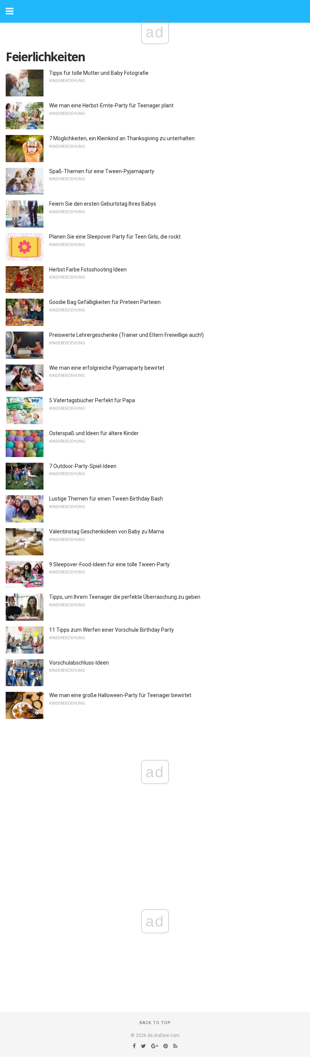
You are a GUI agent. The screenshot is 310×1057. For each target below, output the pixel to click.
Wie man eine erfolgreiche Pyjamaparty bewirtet (106, 368)
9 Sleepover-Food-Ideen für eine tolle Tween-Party (109, 564)
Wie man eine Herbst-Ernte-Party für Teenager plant (111, 105)
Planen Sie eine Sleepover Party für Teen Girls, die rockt (115, 237)
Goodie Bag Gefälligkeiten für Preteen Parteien (105, 302)
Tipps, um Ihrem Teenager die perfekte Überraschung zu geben (124, 597)
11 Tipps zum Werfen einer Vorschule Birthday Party (111, 630)
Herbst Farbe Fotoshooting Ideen (88, 270)
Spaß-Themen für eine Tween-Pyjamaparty (101, 171)
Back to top (155, 1022)
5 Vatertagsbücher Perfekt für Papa (92, 400)
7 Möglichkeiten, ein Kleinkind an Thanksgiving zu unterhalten (122, 138)
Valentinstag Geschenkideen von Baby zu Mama (106, 531)
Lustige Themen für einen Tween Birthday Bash (106, 499)
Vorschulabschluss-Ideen (79, 663)
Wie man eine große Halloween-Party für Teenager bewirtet (120, 695)
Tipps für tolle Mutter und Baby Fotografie (99, 73)
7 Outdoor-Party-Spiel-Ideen (82, 466)
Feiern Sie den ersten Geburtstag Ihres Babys (102, 204)
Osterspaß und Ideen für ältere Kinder (94, 433)
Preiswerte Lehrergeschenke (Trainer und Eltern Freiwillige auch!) (126, 335)
